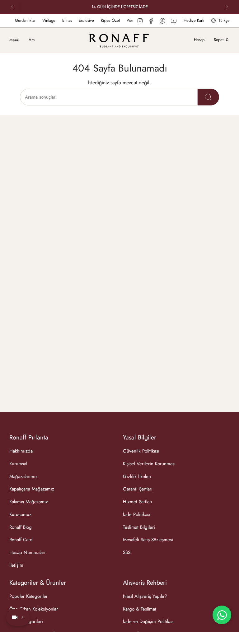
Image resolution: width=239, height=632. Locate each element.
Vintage (43, 20)
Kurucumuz (20, 514)
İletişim (16, 565)
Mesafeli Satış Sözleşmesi (148, 539)
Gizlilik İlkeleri (137, 476)
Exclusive (81, 20)
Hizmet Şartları (137, 501)
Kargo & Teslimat (139, 609)
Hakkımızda (21, 451)
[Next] (227, 7)
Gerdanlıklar (20, 20)
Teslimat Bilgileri (139, 527)
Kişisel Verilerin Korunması (149, 463)
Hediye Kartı (194, 20)
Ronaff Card (21, 539)
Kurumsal (18, 463)
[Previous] (12, 7)
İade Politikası (136, 514)
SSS (126, 552)
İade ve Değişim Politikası (149, 621)
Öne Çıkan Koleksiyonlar (33, 609)
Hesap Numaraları (27, 552)
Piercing (128, 20)
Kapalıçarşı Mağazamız (31, 489)
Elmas (62, 20)
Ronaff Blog (20, 527)
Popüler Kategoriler (28, 596)
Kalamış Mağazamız (28, 501)
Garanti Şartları (137, 489)
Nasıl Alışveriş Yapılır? (145, 596)
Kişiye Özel (105, 20)
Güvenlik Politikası (141, 451)
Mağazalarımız (23, 476)
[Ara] (208, 97)
